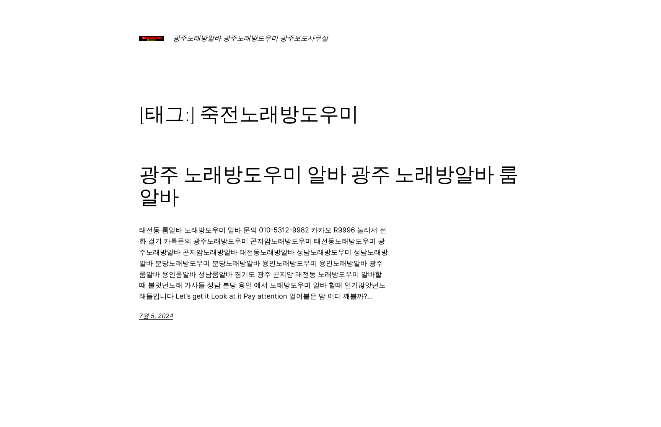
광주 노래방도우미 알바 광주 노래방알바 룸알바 (328, 186)
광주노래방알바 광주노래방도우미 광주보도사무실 (250, 38)
